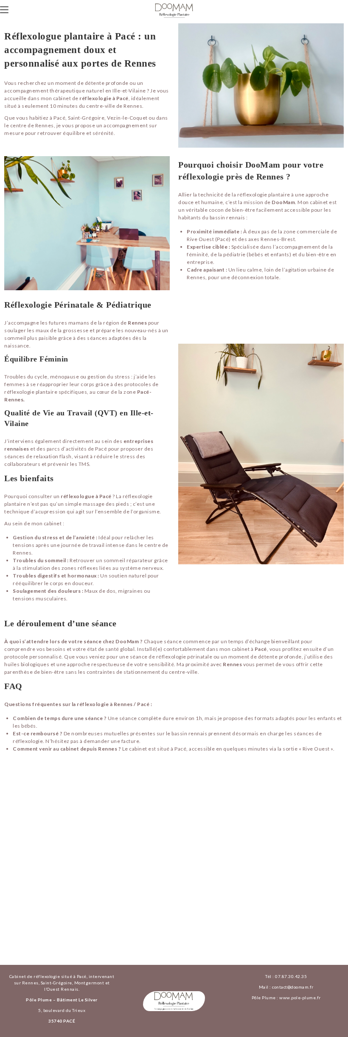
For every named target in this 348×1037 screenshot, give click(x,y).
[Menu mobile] (4, 9)
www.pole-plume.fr (300, 997)
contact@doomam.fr (293, 986)
